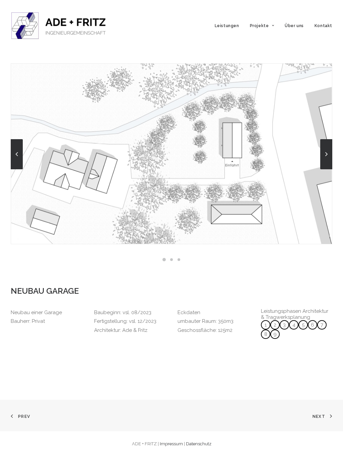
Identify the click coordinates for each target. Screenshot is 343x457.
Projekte (259, 25)
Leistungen (227, 25)
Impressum (171, 443)
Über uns (294, 25)
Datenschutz (198, 443)
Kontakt (323, 25)
